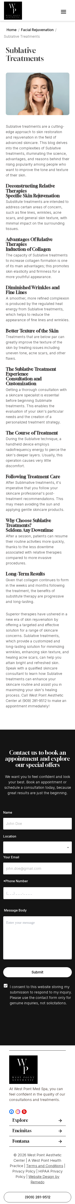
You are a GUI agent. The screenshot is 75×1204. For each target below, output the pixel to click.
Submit (37, 972)
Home (12, 30)
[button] (37, 847)
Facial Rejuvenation (37, 30)
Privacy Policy (23, 1171)
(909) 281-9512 (37, 1197)
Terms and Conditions (44, 1166)
